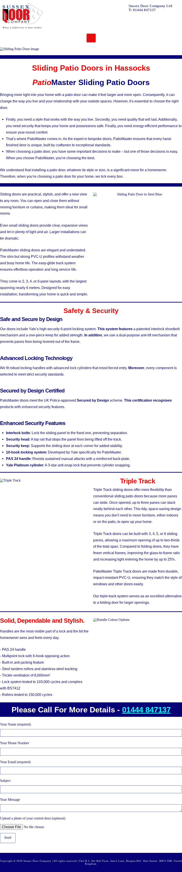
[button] (91, 38)
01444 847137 (144, 10)
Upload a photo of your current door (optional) (32, 818)
